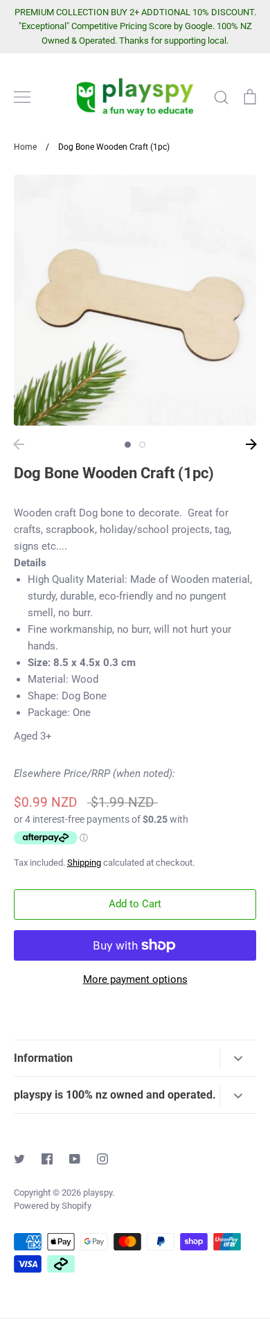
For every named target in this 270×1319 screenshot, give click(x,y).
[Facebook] (47, 1159)
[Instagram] (102, 1159)
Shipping (84, 862)
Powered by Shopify (52, 1205)
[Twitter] (19, 1159)
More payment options (135, 979)
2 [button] (142, 445)
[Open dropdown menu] (237, 1058)
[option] (135, 300)
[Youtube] (75, 1159)
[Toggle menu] (22, 97)
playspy (97, 1192)
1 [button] (128, 445)
